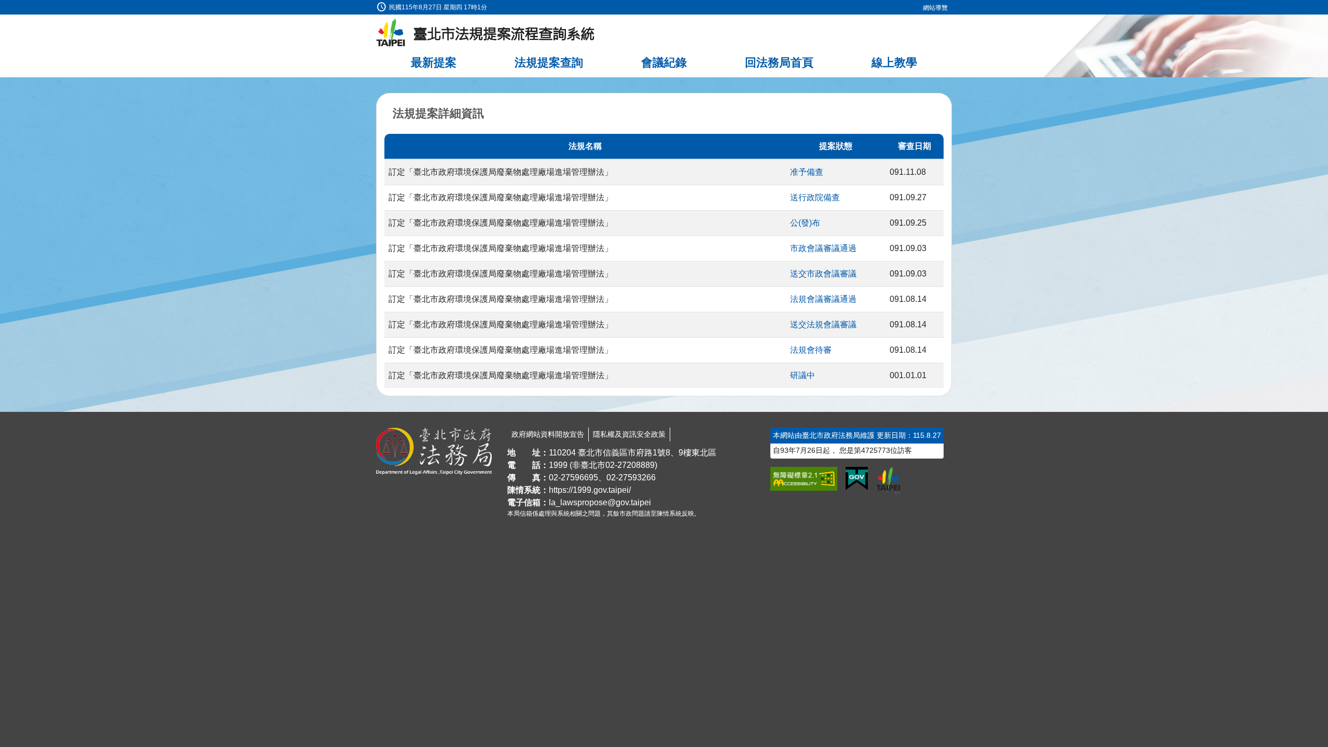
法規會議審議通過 (823, 299)
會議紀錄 (664, 62)
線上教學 (894, 62)
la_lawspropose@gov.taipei (600, 502)
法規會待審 (811, 349)
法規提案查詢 (549, 62)
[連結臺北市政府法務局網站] (434, 451)
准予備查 (806, 172)
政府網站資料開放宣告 (547, 434)
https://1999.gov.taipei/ (590, 490)
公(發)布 (805, 222)
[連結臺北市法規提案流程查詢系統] (485, 33)
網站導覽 (935, 7)
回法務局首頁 (779, 62)
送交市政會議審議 (823, 273)
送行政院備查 (815, 197)
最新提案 (434, 62)
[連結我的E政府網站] (857, 479)
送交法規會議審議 (823, 324)
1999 (558, 465)
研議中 (802, 375)
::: (3, 6)
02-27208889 (630, 465)
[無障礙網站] (803, 479)
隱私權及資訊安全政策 (629, 434)
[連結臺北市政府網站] (888, 480)
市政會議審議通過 (823, 248)
